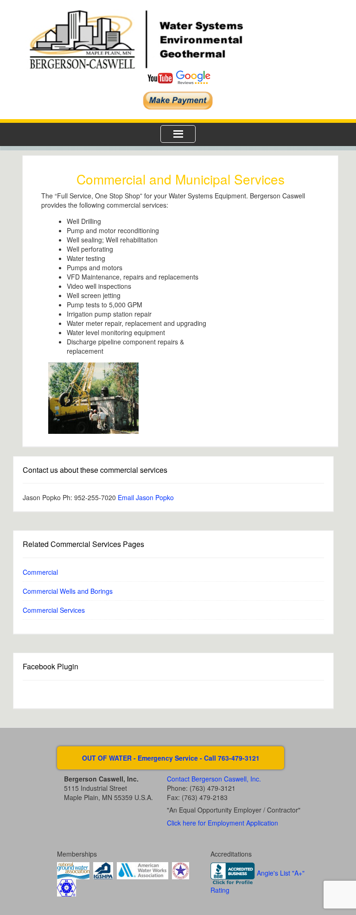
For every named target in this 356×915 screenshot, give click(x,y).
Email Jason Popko (146, 497)
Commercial (40, 572)
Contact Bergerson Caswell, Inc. (214, 778)
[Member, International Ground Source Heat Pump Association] (103, 870)
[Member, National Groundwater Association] (73, 870)
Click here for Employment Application (222, 822)
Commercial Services (54, 610)
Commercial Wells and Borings (68, 591)
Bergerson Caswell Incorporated (178, 39)
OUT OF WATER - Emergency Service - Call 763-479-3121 (171, 757)
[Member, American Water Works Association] (142, 870)
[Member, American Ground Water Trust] (180, 870)
